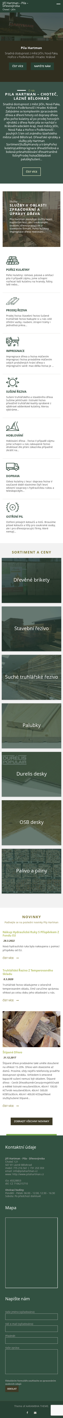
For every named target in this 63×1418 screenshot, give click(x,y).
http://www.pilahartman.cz (28, 1174)
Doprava (13, 476)
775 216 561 (20, 1168)
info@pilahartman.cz (25, 1171)
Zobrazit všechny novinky (31, 1121)
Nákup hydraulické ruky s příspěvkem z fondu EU (31, 933)
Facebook (27, 1412)
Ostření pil (14, 517)
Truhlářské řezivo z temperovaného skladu (28, 972)
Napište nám (42, 66)
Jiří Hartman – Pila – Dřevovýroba (15, 4)
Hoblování (14, 435)
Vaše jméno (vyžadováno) (19, 1312)
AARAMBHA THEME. (37, 1406)
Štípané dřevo (12, 1052)
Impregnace (15, 351)
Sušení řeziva (16, 392)
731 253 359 (37, 1168)
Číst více (17, 66)
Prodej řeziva (16, 310)
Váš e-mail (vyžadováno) (19, 1324)
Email (35, 1412)
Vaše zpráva (12, 1347)
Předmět (10, 1336)
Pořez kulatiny (18, 270)
